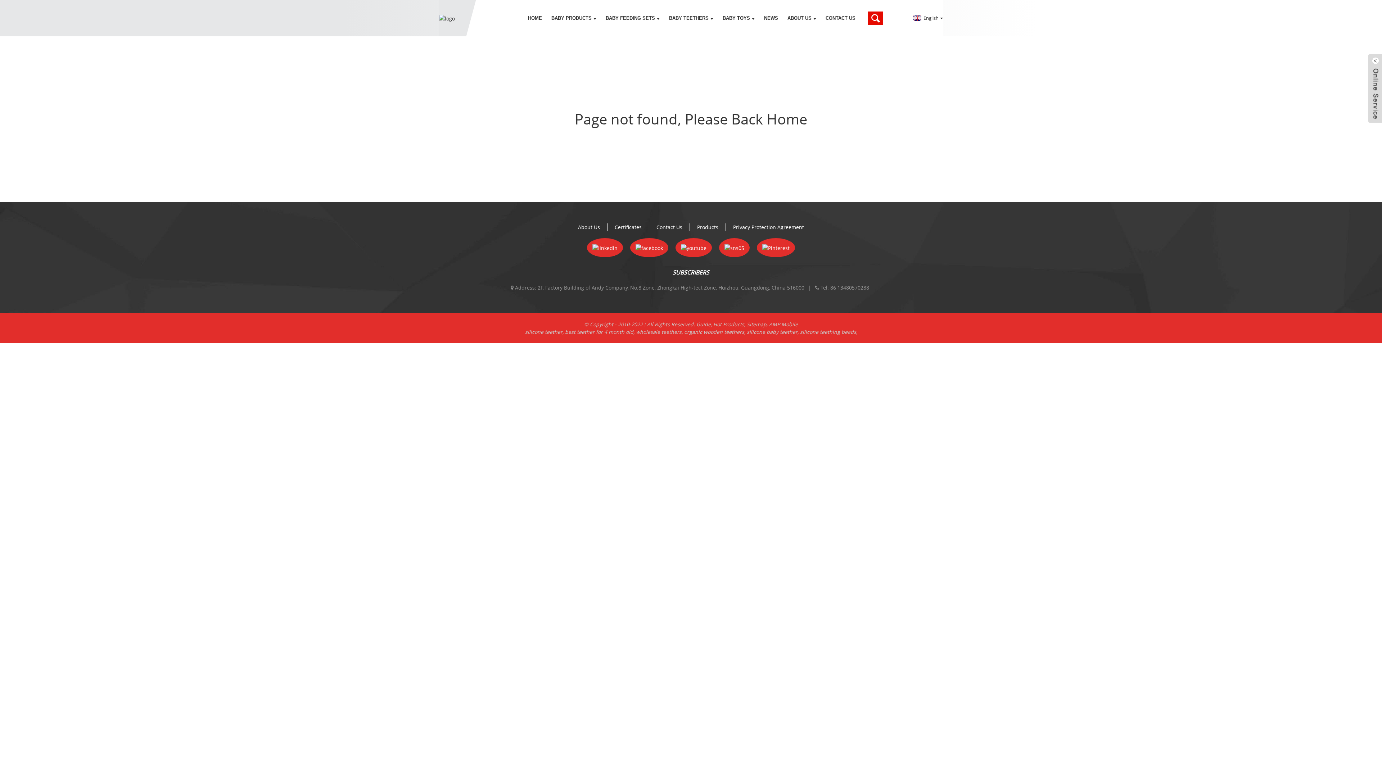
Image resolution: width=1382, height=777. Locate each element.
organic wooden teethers (714, 331)
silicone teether (544, 331)
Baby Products (571, 18)
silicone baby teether (772, 331)
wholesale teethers (659, 331)
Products (707, 227)
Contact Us (840, 18)
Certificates (628, 227)
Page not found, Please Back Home (691, 119)
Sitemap (757, 324)
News (771, 18)
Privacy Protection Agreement (768, 227)
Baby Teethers (689, 18)
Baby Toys (736, 18)
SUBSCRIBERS (691, 272)
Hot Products (728, 324)
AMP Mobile (783, 324)
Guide (703, 324)
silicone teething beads (828, 331)
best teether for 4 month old (599, 331)
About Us (799, 18)
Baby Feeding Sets (630, 18)
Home (535, 18)
